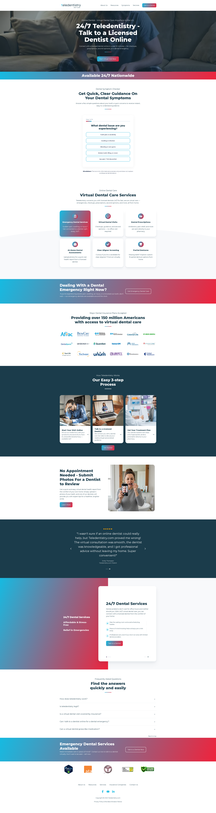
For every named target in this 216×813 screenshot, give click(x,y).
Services (136, 5)
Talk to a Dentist (149, 5)
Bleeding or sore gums (108, 147)
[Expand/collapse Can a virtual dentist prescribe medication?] (154, 729)
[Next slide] (145, 549)
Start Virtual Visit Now (107, 59)
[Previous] (145, 656)
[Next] (148, 656)
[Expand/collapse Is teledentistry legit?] (154, 706)
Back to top (152, 736)
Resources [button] (114, 5)
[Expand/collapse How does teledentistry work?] (154, 699)
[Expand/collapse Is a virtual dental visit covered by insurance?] (154, 714)
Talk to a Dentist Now (136, 750)
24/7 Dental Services (76, 617)
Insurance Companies (117, 785)
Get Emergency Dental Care (138, 291)
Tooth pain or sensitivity (108, 134)
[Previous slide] (71, 549)
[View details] (102, 791)
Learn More (66, 505)
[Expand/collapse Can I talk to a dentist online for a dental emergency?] (154, 722)
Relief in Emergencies (76, 630)
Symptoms (126, 5)
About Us (81, 785)
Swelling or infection (108, 141)
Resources (92, 785)
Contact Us (134, 785)
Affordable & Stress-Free (75, 623)
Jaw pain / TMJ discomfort (108, 159)
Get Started (108, 448)
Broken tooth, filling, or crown (108, 153)
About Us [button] (104, 5)
